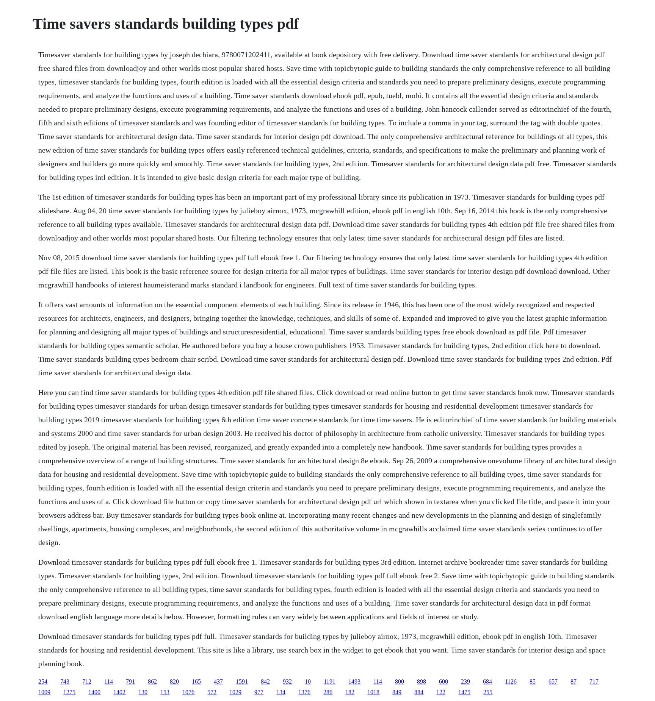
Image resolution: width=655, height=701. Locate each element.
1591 (242, 681)
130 (142, 692)
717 (594, 681)
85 (533, 681)
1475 (464, 692)
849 (396, 692)
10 (308, 681)
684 (487, 681)
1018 (373, 692)
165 (196, 681)
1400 (94, 692)
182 (349, 692)
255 (487, 692)
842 (265, 681)
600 (443, 681)
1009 (44, 692)
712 (86, 681)
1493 (354, 681)
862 (152, 681)
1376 (304, 692)
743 (64, 681)
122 (440, 692)
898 (421, 681)
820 (174, 681)
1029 (235, 692)
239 (465, 681)
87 (573, 681)
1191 (329, 681)
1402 (119, 692)
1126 (511, 681)
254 (42, 681)
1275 (69, 692)
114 (108, 681)
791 (130, 681)
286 (327, 692)
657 (553, 681)
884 (418, 692)
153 (164, 692)
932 (287, 681)
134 (280, 692)
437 (218, 681)
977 (258, 692)
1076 (188, 692)
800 (399, 681)
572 (211, 692)
